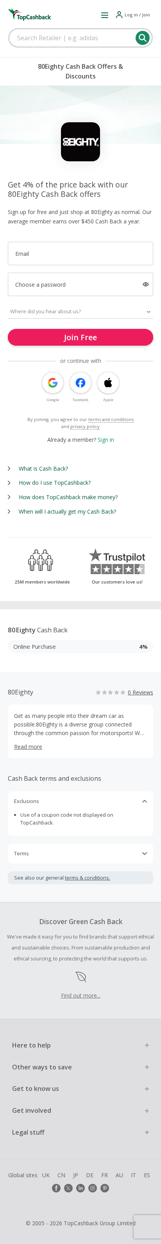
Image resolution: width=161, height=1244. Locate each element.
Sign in (106, 439)
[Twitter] (68, 1188)
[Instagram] (92, 1188)
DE (89, 1175)
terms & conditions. (87, 877)
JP (75, 1175)
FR (104, 1175)
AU (119, 1175)
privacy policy (85, 426)
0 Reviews (140, 692)
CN (61, 1175)
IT (133, 1175)
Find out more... (80, 995)
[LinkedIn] (80, 1188)
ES (147, 1175)
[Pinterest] (104, 1188)
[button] (104, 15)
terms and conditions (111, 419)
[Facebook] (56, 1188)
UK (46, 1175)
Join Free (80, 337)
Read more (28, 746)
